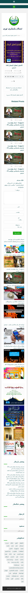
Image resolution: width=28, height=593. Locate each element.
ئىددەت (6, 543)
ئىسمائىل (21, 545)
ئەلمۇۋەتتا (16, 548)
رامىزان (16, 559)
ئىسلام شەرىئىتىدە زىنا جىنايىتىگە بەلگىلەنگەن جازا (13, 88)
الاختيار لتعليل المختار (8, 72)
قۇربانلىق (15, 573)
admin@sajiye (8, 70)
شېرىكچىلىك (16, 565)
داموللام (7, 556)
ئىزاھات (17, 190)
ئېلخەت (18, 212)
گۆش (12, 578)
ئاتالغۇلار (21, 543)
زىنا (9, 562)
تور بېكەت (20, 218)
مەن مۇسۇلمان (15, 576)
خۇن (17, 556)
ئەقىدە (8, 545)
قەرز (10, 573)
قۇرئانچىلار (21, 573)
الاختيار (12, 81)
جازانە (10, 554)
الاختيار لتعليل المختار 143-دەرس (15, 95)
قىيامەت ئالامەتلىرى (13, 570)
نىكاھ (22, 578)
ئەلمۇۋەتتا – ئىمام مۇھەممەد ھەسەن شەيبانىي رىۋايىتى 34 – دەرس (15, 148)
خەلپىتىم (12, 556)
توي (14, 554)
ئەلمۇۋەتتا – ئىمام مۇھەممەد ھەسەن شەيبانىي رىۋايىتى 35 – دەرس (15, 125)
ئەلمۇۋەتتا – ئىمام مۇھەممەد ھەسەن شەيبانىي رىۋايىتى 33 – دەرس (15, 171)
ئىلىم (17, 545)
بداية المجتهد (8, 551)
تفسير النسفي (20, 554)
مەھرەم (8, 576)
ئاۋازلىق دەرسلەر (16, 72)
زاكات (22, 562)
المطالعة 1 (21, 551)
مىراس (21, 576)
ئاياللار (11, 543)
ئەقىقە (22, 548)
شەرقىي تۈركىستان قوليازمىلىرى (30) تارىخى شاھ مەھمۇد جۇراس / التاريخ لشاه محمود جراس (15, 484)
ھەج (22, 581)
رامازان (21, 559)
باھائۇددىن (15, 551)
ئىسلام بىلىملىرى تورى (13, 28)
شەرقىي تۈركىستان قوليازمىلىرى (16, 567)
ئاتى (19, 207)
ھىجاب (7, 578)
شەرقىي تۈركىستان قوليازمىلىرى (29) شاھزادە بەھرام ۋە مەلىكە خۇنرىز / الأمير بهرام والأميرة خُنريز (15, 495)
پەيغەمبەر (17, 578)
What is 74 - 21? (19, 226)
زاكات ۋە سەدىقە (15, 562)
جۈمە (6, 554)
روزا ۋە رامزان (10, 559)
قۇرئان (6, 570)
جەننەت (21, 556)
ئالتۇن (16, 543)
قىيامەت (21, 570)
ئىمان (12, 545)
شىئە (22, 565)
